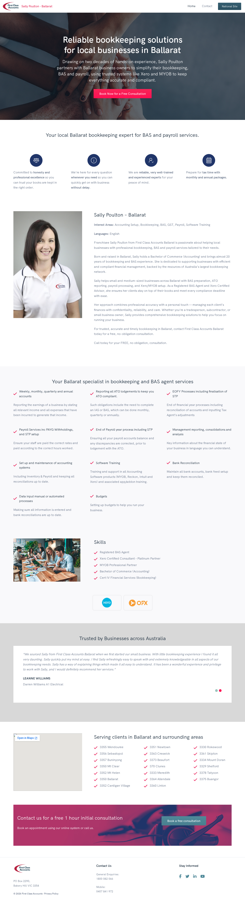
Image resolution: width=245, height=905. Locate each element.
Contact (207, 6)
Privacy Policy (51, 893)
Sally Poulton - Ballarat (36, 6)
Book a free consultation (183, 821)
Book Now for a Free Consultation (122, 94)
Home (191, 6)
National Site (229, 6)
